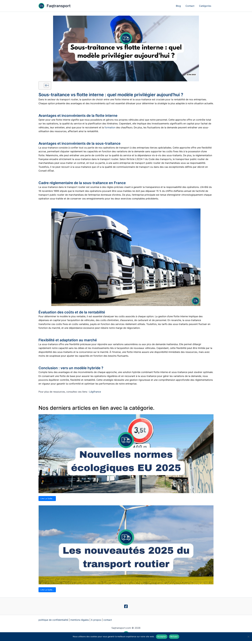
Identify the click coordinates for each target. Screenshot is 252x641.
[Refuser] (248, 636)
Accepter (161, 636)
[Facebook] (126, 606)
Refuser (174, 636)
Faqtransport (59, 6)
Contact (190, 5)
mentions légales (79, 619)
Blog (178, 5)
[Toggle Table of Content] (45, 85)
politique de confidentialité (53, 619)
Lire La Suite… (47, 498)
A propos (96, 619)
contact (107, 619)
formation (110, 127)
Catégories (205, 5)
